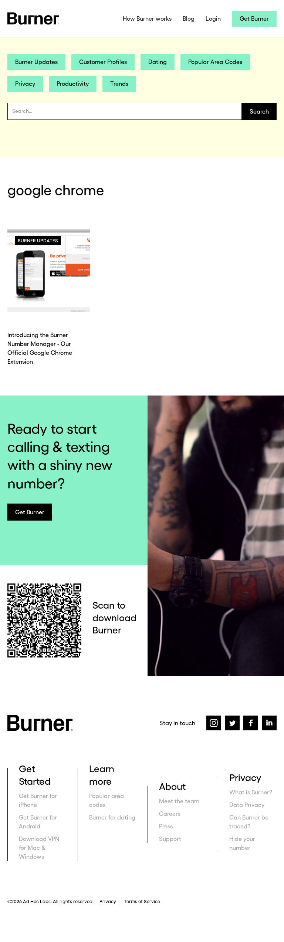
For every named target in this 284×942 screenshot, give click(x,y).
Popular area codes (106, 800)
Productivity (73, 83)
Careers (169, 813)
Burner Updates (36, 61)
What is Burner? (250, 792)
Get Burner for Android (38, 822)
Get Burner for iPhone (38, 800)
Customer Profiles (103, 61)
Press (166, 826)
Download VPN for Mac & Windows (39, 847)
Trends (119, 83)
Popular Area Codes (215, 61)
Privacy (25, 83)
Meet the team (179, 801)
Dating (157, 61)
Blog (189, 18)
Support (170, 838)
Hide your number (242, 843)
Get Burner (254, 18)
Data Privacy (246, 804)
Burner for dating (112, 817)
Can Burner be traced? (248, 822)
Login (213, 18)
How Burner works (147, 18)
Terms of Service (142, 901)
